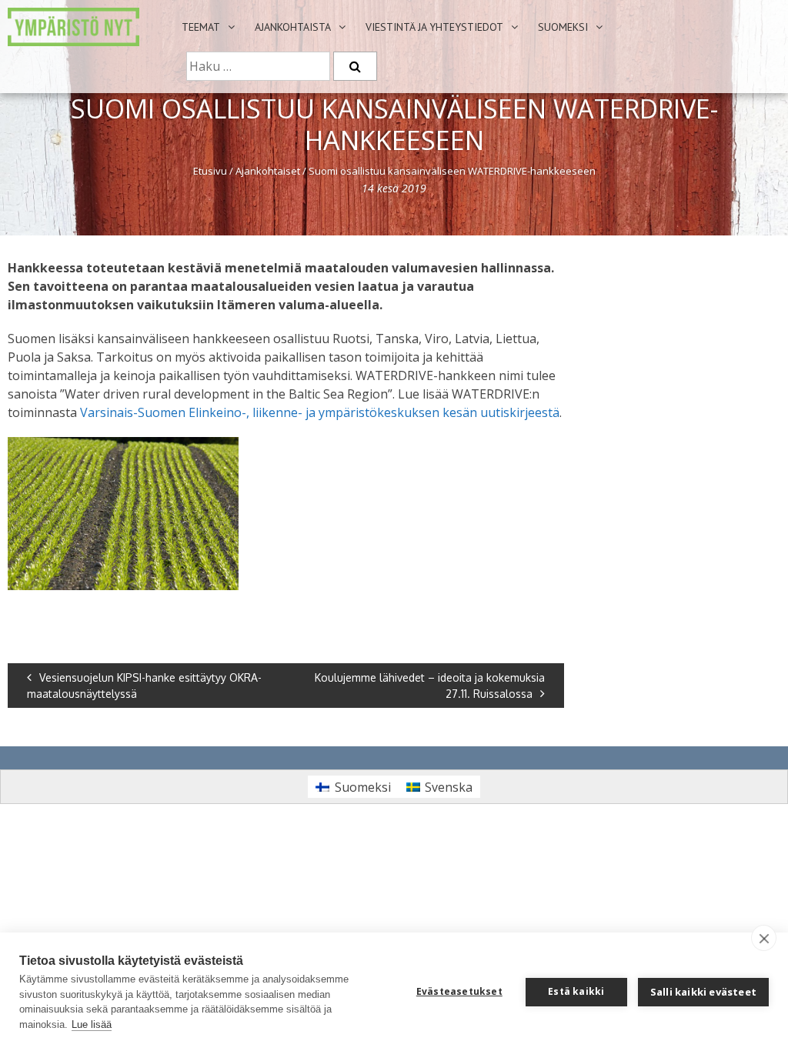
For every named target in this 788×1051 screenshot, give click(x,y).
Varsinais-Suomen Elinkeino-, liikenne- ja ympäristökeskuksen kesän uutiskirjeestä (319, 412)
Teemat (201, 27)
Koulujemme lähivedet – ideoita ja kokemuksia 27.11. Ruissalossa (430, 685)
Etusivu (210, 171)
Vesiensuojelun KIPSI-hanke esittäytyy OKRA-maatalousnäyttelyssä (144, 685)
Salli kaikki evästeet (703, 992)
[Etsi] (355, 66)
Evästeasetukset (459, 991)
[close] (763, 938)
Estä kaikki (576, 991)
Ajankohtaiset (267, 171)
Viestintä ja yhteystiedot (434, 27)
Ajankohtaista (293, 27)
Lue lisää (92, 1024)
